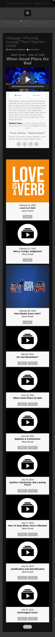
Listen (37, 95)
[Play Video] (27, 79)
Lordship (27, 123)
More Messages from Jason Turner (27, 124)
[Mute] (46, 86)
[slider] (28, 86)
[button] (27, 13)
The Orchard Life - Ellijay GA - (27, 3)
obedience (36, 123)
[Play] (10, 86)
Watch (19, 95)
